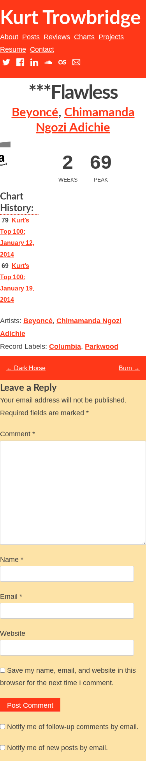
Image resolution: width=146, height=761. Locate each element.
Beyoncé (35, 113)
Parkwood (101, 346)
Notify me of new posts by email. (57, 748)
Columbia (65, 346)
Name (11, 559)
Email (11, 596)
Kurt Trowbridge (70, 18)
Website (12, 633)
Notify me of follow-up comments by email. (73, 727)
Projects (111, 37)
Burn (129, 368)
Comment (17, 434)
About (9, 37)
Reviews (57, 37)
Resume (13, 49)
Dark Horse (26, 368)
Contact (42, 49)
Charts (84, 37)
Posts (31, 37)
